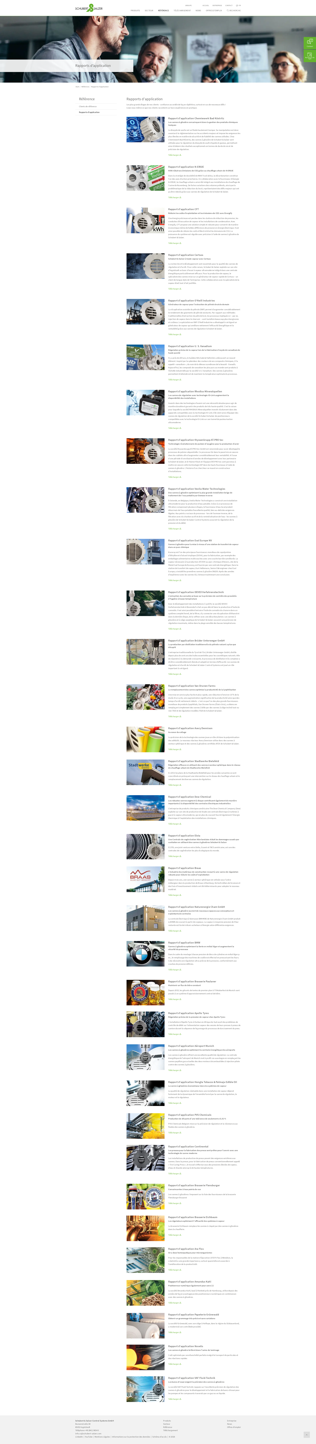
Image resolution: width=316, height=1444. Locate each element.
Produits (135, 10)
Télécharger (173, 155)
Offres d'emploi (214, 10)
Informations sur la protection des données (131, 1436)
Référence (163, 10)
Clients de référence (88, 106)
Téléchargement (182, 10)
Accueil (206, 5)
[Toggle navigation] (78, 2)
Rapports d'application (89, 112)
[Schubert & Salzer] (88, 8)
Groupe (188, 5)
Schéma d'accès (159, 1436)
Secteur (149, 10)
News (198, 10)
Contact (229, 5)
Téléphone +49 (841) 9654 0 (87, 1430)
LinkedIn (79, 1436)
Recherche (235, 10)
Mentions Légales (102, 1436)
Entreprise (217, 5)
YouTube (88, 1436)
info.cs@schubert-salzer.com (88, 1433)
